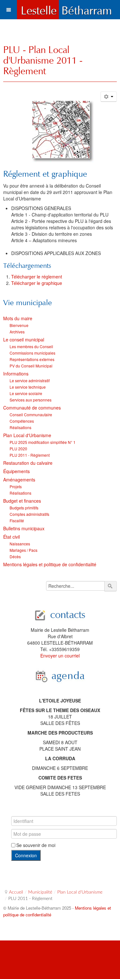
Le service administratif (30, 380)
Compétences (22, 421)
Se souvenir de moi (35, 845)
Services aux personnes (31, 399)
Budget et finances (22, 501)
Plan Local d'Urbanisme (27, 435)
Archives (17, 331)
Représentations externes (32, 359)
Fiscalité (17, 520)
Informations (15, 373)
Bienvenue (19, 325)
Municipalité (40, 892)
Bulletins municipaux (23, 528)
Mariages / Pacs (23, 550)
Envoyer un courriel (60, 655)
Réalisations (20, 427)
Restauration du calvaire (27, 463)
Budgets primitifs (24, 507)
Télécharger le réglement (36, 276)
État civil (11, 537)
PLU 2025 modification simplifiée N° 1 (43, 442)
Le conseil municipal (23, 339)
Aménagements (19, 479)
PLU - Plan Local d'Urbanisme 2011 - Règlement (43, 60)
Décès (15, 556)
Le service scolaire (26, 393)
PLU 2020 (18, 448)
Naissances (20, 543)
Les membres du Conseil (31, 346)
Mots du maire (17, 318)
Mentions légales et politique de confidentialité (49, 564)
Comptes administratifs (29, 514)
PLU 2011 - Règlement (30, 455)
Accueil (16, 892)
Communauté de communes (32, 407)
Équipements (16, 471)
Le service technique (28, 387)
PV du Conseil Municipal (31, 365)
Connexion (26, 855)
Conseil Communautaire (31, 414)
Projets (16, 486)
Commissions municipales (32, 353)
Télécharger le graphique (36, 283)
